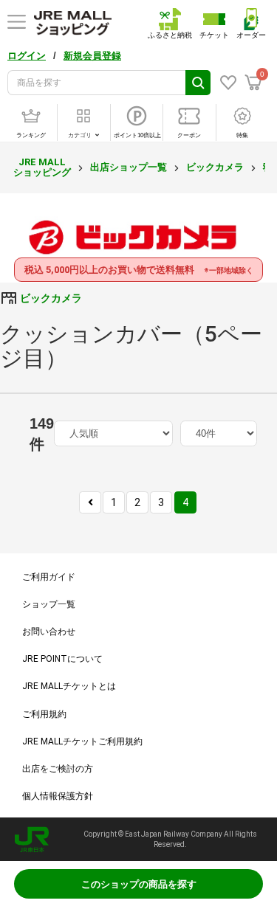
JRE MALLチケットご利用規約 (82, 741)
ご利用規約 (44, 714)
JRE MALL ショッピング (42, 167)
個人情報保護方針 (57, 796)
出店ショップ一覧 (128, 167)
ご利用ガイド (48, 577)
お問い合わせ (48, 631)
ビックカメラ (215, 167)
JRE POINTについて (62, 659)
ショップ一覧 (48, 604)
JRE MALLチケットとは (69, 686)
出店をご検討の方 (57, 769)
